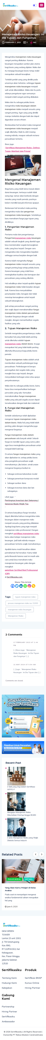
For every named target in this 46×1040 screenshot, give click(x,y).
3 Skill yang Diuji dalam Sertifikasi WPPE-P (21, 788)
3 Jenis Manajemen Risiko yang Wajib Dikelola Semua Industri (22, 839)
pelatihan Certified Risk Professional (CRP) (21, 572)
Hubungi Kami (9, 982)
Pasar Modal (14, 879)
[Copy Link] (33, 586)
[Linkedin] (21, 586)
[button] (41, 5)
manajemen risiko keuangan (19, 609)
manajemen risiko (23, 238)
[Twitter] (17, 586)
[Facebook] (12, 586)
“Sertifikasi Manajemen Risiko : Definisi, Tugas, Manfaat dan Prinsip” (22, 149)
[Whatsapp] (25, 586)
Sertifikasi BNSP (33, 977)
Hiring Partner (32, 987)
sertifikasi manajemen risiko (26, 533)
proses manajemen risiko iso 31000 (23, 603)
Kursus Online (32, 982)
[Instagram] (29, 586)
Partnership (8, 1006)
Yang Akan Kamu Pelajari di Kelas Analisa (20, 889)
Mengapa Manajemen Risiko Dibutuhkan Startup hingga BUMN (21, 813)
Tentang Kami (9, 977)
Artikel (29, 879)
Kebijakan (7, 987)
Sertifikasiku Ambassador (8, 1019)
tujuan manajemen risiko (25, 597)
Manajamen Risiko (15, 616)
